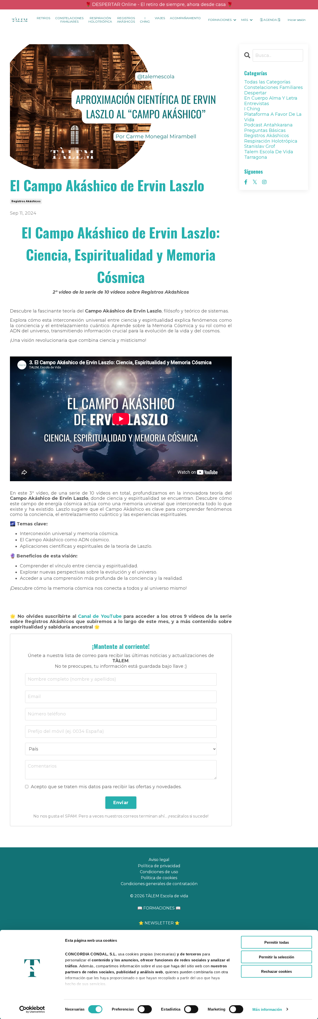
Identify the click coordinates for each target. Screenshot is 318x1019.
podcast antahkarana (268, 125)
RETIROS (43, 18)
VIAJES (160, 18)
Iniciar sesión (297, 20)
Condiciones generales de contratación (159, 883)
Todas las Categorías (267, 82)
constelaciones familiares (273, 87)
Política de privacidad (159, 865)
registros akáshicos (25, 201)
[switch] (145, 1009)
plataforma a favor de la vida (273, 117)
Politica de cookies (159, 877)
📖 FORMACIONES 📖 (159, 908)
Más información (267, 1009)
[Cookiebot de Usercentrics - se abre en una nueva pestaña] (32, 1009)
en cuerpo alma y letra (270, 98)
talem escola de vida (268, 152)
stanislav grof (259, 146)
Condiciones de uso (159, 871)
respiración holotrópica (270, 141)
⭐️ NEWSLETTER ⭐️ (159, 923)
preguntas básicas (265, 130)
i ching (252, 109)
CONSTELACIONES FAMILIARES (69, 19)
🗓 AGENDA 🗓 (270, 20)
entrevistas (256, 103)
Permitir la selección (276, 957)
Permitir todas (276, 942)
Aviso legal (159, 859)
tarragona (255, 157)
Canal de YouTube (99, 616)
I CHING (145, 19)
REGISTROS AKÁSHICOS (126, 19)
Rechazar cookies (276, 971)
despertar (255, 93)
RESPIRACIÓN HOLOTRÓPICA (100, 19)
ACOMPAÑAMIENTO (185, 18)
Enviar (121, 802)
